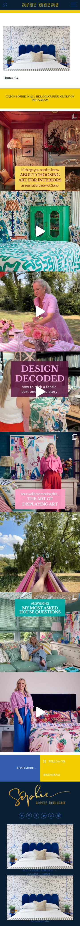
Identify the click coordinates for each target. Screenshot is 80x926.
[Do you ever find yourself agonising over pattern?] (40, 231)
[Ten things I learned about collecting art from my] (40, 151)
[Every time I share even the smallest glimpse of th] (40, 632)
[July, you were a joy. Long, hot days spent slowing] (40, 552)
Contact (32, 873)
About (46, 873)
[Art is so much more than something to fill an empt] (40, 472)
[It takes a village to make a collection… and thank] (40, 712)
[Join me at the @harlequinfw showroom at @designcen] (40, 391)
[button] (73, 5)
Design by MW (40, 921)
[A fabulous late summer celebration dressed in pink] (40, 311)
